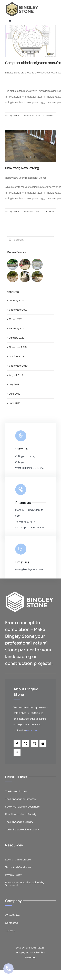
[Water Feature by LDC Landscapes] (37, 264)
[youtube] (42, 743)
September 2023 (18, 310)
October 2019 (16, 356)
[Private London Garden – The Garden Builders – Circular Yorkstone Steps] (13, 264)
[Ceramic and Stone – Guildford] (25, 276)
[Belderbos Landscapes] (37, 276)
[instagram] (34, 743)
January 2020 (16, 338)
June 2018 (14, 403)
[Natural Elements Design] (25, 264)
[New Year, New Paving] (30, 146)
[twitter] (25, 743)
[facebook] (17, 743)
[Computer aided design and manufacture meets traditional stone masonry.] (30, 41)
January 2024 (16, 300)
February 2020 (17, 328)
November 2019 (18, 347)
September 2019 (18, 366)
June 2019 (14, 394)
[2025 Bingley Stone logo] (22, 3)
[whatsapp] (17, 752)
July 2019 (14, 384)
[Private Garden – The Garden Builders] (13, 276)
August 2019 (16, 375)
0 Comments (48, 116)
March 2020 (15, 319)
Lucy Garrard (14, 116)
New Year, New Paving (22, 168)
